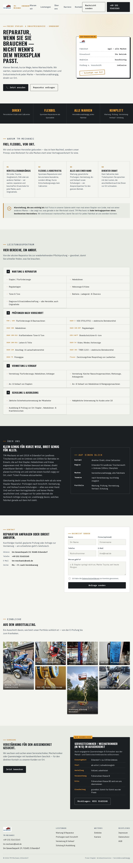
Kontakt (78, 7)
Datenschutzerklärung (90, 578)
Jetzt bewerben (14, 769)
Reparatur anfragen (44, 87)
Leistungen (46, 7)
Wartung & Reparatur (65, 832)
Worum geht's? (74, 559)
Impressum (123, 832)
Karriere (67, 7)
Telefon (71, 548)
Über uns (56, 7)
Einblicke (98, 832)
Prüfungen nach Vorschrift (67, 837)
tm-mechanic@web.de (22, 560)
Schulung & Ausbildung (65, 845)
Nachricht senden (90, 7)
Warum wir (33, 7)
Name (70, 537)
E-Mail (100, 548)
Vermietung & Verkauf (65, 841)
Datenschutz (123, 837)
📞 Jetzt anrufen (15, 87)
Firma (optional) (104, 537)
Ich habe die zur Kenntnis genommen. (95, 578)
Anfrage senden (97, 585)
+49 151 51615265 (114, 7)
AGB (120, 841)
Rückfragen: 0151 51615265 (93, 801)
